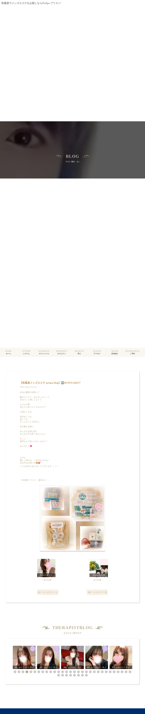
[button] (15, 671)
